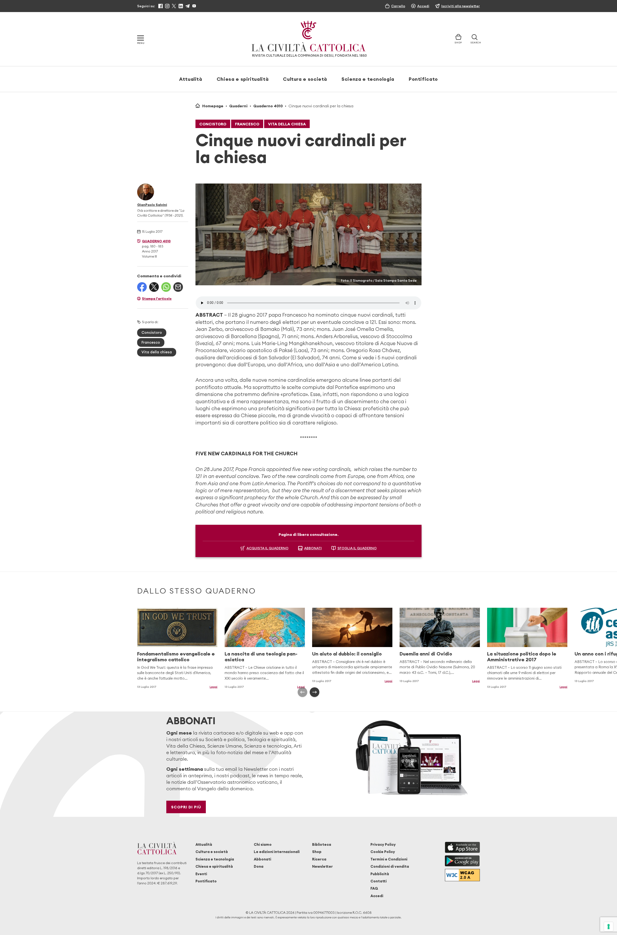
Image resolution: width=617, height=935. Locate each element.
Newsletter (322, 866)
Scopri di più (186, 807)
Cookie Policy (382, 851)
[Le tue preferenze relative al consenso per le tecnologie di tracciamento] (608, 926)
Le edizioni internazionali (277, 851)
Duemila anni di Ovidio (426, 654)
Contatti (378, 881)
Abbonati (262, 859)
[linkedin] (181, 6)
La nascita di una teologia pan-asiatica (261, 656)
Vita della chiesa (287, 124)
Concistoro (212, 124)
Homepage (212, 105)
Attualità (190, 79)
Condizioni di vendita (389, 866)
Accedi (376, 896)
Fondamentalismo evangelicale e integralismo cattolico (176, 656)
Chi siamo (263, 844)
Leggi (213, 687)
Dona (258, 866)
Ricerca (319, 859)
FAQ (374, 888)
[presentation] (302, 692)
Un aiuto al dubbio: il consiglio (347, 654)
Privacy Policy (383, 844)
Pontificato (423, 79)
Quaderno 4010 (268, 105)
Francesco (247, 124)
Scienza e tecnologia (368, 79)
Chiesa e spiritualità (242, 79)
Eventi (201, 874)
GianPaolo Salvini (152, 205)
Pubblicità (379, 874)
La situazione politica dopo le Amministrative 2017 (521, 656)
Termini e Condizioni (388, 859)
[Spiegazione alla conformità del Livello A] (462, 875)
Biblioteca (321, 844)
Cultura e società (305, 79)
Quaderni (238, 105)
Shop (317, 851)
